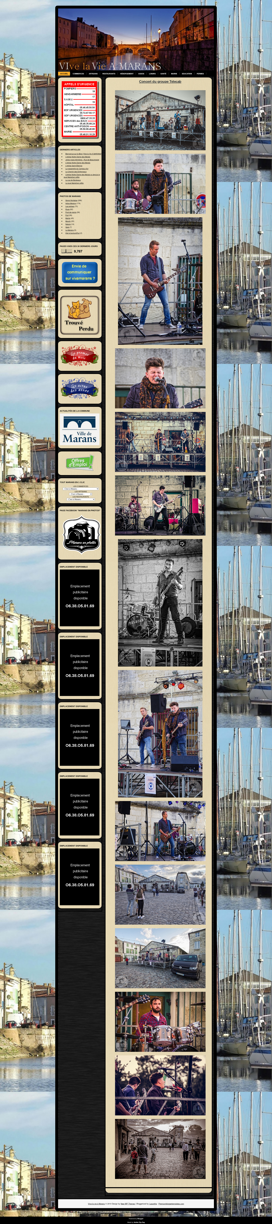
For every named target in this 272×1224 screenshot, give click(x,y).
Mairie (174, 73)
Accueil (64, 73)
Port (67, 215)
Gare (67, 227)
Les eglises (69, 206)
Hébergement (126, 73)
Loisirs (152, 73)
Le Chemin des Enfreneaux (76, 171)
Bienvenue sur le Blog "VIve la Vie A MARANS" (83, 154)
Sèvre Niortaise (71, 200)
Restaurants (108, 73)
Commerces (78, 73)
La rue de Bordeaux (73, 180)
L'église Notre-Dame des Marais (77, 156)
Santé (163, 73)
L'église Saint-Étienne (73, 165)
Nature (68, 224)
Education (187, 73)
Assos (141, 73)
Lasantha (153, 1203)
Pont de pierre (70, 212)
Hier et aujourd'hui (72, 233)
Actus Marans (70, 203)
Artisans (93, 73)
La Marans (69, 230)
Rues (67, 209)
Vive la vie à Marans (96, 1203)
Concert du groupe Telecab (160, 81)
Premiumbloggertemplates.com (171, 1203)
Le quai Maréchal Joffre (74, 183)
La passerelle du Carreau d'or (76, 168)
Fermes (200, 73)
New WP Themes (128, 1203)
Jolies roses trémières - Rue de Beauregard (82, 159)
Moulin (68, 221)
